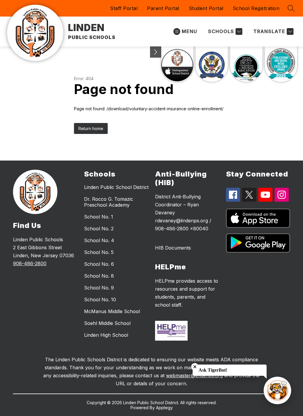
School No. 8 (99, 276)
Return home (90, 128)
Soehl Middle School (107, 323)
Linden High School (106, 335)
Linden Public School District (116, 187)
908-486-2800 (29, 263)
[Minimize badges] (155, 52)
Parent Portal (163, 8)
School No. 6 (99, 264)
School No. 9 (99, 288)
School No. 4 (99, 240)
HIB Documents (173, 248)
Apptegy (164, 407)
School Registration (256, 8)
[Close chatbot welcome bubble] (195, 366)
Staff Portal (124, 8)
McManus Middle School (112, 311)
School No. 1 (98, 217)
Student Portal (206, 8)
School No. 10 (100, 299)
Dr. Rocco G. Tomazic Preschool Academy (108, 202)
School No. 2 (99, 229)
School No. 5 (99, 252)
